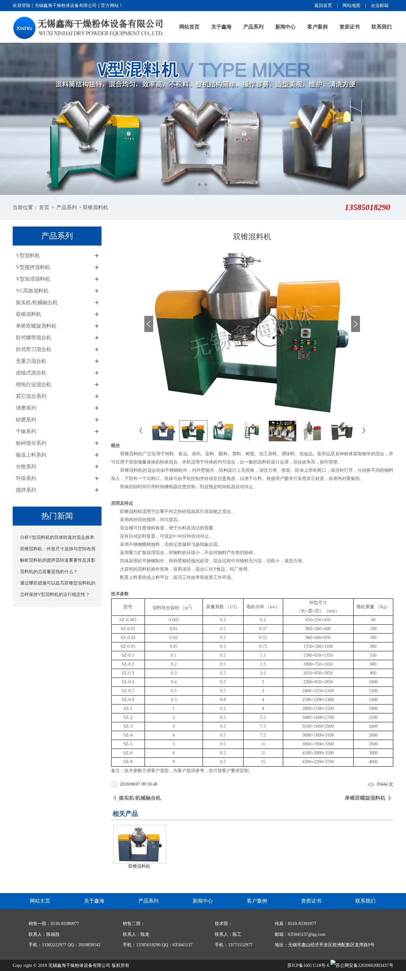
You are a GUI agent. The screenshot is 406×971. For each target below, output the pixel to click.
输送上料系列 (31, 454)
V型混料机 (28, 255)
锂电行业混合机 (33, 384)
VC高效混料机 (32, 290)
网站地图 (351, 5)
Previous (11, 119)
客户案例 (317, 26)
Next (395, 119)
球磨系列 (26, 408)
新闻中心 (285, 26)
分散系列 (26, 466)
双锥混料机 (95, 207)
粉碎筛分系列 (31, 443)
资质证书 (349, 26)
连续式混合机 (31, 372)
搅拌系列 (26, 490)
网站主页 (40, 901)
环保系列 (26, 478)
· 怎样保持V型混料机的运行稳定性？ (53, 594)
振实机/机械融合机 (37, 302)
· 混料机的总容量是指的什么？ (47, 571)
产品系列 (253, 26)
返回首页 (323, 5)
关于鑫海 (221, 26)
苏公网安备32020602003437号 (364, 965)
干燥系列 (26, 431)
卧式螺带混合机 (33, 337)
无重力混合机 (31, 361)
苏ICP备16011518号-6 (308, 965)
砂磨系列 (26, 419)
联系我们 (381, 26)
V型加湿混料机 (33, 279)
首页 (44, 207)
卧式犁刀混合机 (33, 349)
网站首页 (189, 26)
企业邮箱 (380, 5)
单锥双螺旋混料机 (36, 326)
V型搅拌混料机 (33, 267)
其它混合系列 (31, 396)
